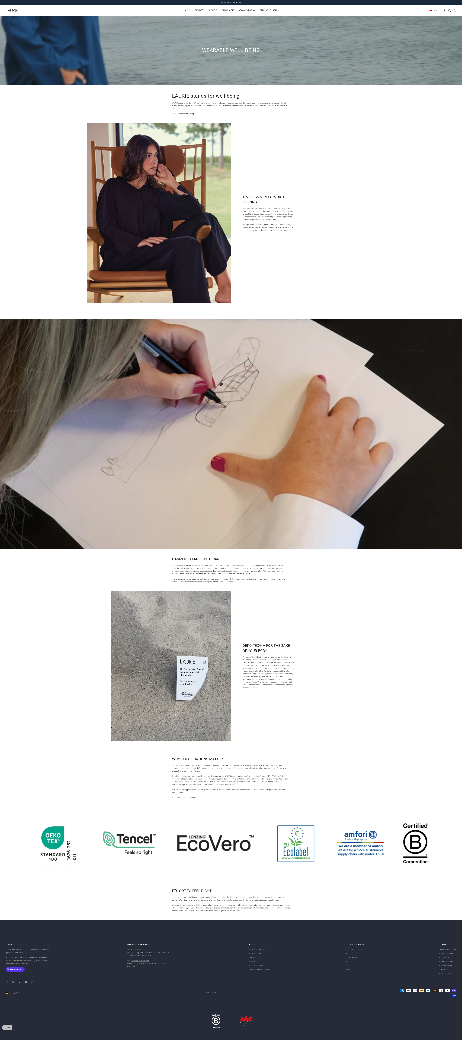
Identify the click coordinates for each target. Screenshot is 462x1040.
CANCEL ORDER (445, 974)
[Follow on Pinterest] (19, 982)
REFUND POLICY (445, 966)
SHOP (187, 10)
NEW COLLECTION (247, 10)
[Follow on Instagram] (13, 982)
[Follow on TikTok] (32, 982)
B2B (346, 966)
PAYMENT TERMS (446, 962)
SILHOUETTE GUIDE (256, 966)
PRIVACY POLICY (445, 958)
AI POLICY (443, 970)
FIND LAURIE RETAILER (353, 950)
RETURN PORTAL (350, 958)
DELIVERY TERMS (446, 954)
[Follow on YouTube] (26, 982)
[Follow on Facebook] (7, 982)
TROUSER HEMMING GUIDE (259, 970)
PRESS (347, 970)
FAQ (345, 962)
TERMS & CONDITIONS (447, 950)
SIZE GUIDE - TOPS (255, 954)
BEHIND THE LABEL (268, 10)
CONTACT (348, 954)
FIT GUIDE (252, 958)
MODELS (213, 10)
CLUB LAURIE (228, 10)
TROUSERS (200, 10)
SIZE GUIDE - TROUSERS (257, 950)
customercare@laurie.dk (140, 960)
